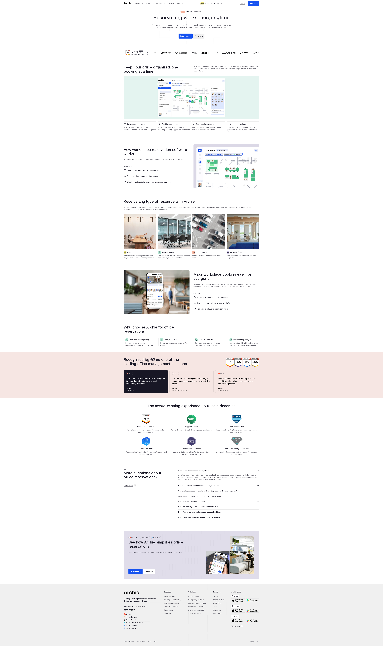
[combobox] (253, 642)
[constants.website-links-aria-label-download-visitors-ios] (238, 611)
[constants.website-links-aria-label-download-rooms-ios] (238, 621)
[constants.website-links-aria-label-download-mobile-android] (252, 600)
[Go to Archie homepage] (129, 3)
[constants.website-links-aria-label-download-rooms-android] (252, 621)
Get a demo (253, 3)
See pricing (198, 36)
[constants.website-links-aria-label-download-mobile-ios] (238, 600)
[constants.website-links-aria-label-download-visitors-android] (252, 611)
